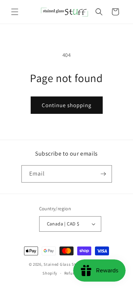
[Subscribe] (103, 174)
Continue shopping (67, 105)
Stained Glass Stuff (62, 264)
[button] (15, 12)
